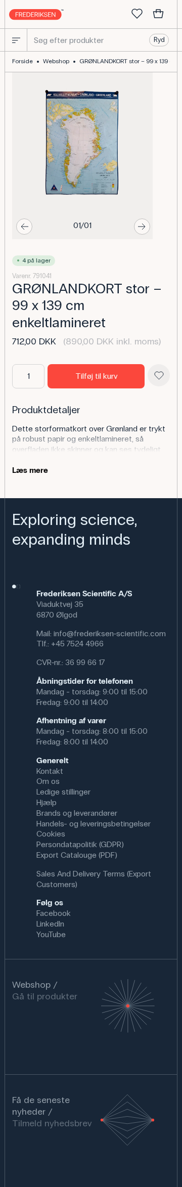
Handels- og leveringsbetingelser (93, 823)
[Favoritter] (137, 14)
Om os (48, 781)
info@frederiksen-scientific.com (110, 633)
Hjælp (46, 802)
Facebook (53, 913)
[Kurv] (158, 14)
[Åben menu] (16, 40)
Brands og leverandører (76, 813)
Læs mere (30, 470)
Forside (22, 61)
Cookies (50, 834)
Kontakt (49, 771)
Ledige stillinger (63, 792)
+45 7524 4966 (77, 643)
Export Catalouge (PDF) (76, 855)
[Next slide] (142, 226)
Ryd (159, 40)
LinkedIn (50, 924)
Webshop (56, 61)
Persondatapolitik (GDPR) (80, 844)
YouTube (51, 934)
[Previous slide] (24, 226)
